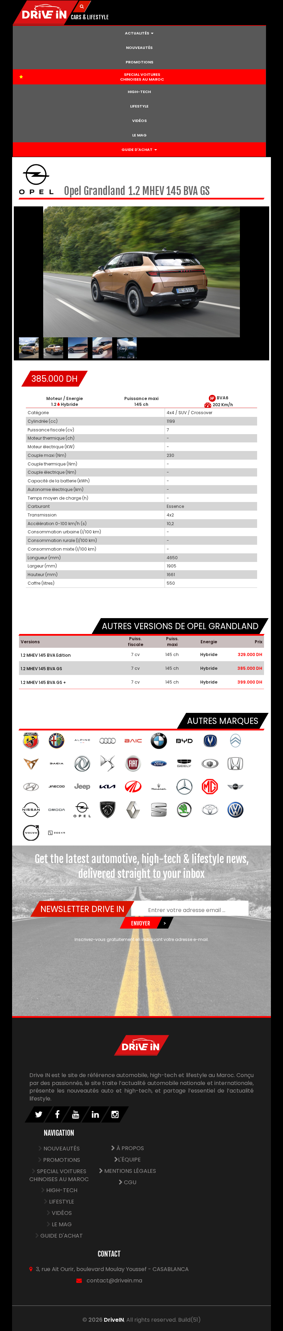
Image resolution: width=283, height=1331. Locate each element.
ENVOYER (140, 923)
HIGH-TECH (139, 91)
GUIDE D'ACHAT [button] (137, 149)
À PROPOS (129, 1148)
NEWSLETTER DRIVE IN (82, 909)
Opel (74, 191)
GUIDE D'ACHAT (61, 1236)
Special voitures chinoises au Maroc (59, 1175)
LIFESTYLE (139, 106)
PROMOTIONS (139, 62)
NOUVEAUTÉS (139, 47)
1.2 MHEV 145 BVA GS (41, 669)
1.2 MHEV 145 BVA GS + (43, 682)
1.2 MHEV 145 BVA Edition (46, 655)
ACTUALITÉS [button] (137, 33)
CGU (129, 1182)
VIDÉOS (139, 120)
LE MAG (139, 135)
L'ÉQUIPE (129, 1160)
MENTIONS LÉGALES (129, 1171)
